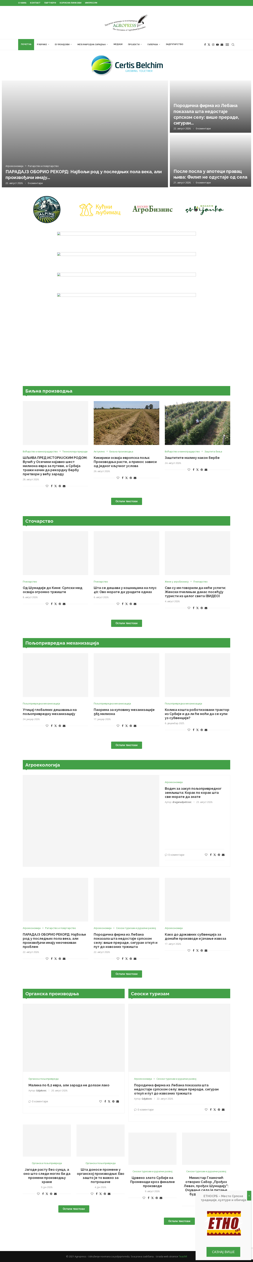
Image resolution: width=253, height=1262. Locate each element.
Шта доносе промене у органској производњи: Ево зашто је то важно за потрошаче (100, 1176)
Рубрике (42, 44)
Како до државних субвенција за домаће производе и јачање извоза (195, 936)
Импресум (91, 3)
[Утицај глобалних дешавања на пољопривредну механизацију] (55, 675)
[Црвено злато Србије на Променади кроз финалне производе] (152, 1149)
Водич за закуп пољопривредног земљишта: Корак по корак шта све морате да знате (193, 793)
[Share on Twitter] (55, 486)
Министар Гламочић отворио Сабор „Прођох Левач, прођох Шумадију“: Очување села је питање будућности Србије (206, 1186)
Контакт (35, 3)
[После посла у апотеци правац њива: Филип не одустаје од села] (210, 161)
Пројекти (133, 44)
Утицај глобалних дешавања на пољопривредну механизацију (50, 712)
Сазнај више (223, 1252)
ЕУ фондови (62, 44)
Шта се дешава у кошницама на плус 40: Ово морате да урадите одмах (125, 590)
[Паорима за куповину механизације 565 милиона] (126, 675)
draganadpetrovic (182, 802)
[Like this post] (47, 486)
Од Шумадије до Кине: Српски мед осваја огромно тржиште (52, 590)
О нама (22, 3)
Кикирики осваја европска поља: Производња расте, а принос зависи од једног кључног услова (125, 462)
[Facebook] (205, 44)
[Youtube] (217, 44)
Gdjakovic (41, 1090)
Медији (118, 44)
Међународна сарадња (91, 44)
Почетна (26, 44)
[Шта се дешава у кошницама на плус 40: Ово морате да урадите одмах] (126, 553)
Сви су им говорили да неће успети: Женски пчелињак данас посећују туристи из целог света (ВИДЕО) (195, 592)
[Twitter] (209, 44)
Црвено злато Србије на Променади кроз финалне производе (152, 1182)
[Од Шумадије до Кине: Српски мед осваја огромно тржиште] (55, 553)
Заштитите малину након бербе (192, 458)
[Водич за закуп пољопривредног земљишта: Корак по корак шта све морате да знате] (91, 820)
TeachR (183, 1256)
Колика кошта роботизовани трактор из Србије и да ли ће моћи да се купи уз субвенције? (197, 714)
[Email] (222, 44)
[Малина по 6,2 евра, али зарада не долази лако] (73, 1038)
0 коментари (35, 183)
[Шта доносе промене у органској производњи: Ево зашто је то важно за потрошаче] (100, 1140)
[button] (9, 133)
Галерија (152, 44)
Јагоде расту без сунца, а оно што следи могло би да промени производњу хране (46, 1176)
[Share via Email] (64, 486)
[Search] (233, 44)
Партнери (50, 3)
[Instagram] (213, 44)
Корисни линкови (70, 3)
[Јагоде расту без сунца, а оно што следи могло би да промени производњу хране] (47, 1140)
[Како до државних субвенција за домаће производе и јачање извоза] (197, 900)
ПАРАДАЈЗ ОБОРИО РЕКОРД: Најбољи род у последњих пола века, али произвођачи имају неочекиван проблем (54, 940)
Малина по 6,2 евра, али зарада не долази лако (69, 1085)
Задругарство (174, 44)
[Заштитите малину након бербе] (197, 423)
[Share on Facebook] (51, 486)
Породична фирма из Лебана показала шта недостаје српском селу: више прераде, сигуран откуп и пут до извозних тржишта (125, 940)
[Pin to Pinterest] (60, 486)
